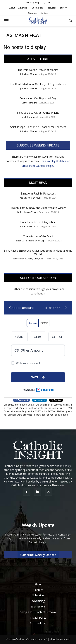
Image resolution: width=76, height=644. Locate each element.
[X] (49, 492)
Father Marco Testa (27, 212)
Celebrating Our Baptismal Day (38, 98)
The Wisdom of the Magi (38, 236)
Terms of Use (38, 623)
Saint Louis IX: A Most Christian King (38, 112)
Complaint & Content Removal (38, 612)
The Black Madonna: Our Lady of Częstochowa (38, 84)
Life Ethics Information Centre (29, 639)
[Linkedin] (38, 492)
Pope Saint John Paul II (31, 197)
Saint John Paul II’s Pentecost (38, 193)
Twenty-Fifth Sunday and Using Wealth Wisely (38, 207)
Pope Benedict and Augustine (38, 222)
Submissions (37, 7)
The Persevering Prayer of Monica (38, 69)
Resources (51, 7)
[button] (6, 21)
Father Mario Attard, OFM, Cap (29, 240)
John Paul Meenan (29, 74)
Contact (44, 13)
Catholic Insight (29, 102)
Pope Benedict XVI (29, 226)
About (12, 7)
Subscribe (32, 13)
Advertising (23, 7)
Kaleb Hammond (29, 117)
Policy (61, 7)
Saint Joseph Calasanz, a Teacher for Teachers (38, 127)
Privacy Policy (38, 617)
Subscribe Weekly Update (38, 145)
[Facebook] (27, 492)
